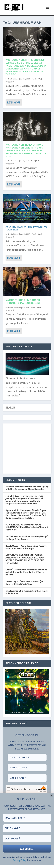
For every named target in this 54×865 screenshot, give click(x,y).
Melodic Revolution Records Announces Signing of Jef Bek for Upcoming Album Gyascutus (27, 487)
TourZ (34, 234)
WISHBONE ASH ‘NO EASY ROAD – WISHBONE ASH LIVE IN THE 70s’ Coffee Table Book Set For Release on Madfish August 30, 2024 (26, 151)
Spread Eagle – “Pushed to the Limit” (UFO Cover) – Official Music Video (25, 582)
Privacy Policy (19, 860)
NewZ (34, 79)
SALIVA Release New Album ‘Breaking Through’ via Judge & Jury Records (27, 537)
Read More (13, 102)
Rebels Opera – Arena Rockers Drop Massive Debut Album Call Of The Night (26, 547)
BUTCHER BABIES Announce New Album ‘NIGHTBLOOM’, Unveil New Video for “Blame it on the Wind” (27, 527)
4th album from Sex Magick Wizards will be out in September (27, 592)
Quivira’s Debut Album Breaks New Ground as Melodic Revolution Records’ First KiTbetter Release (26, 572)
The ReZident (13, 79)
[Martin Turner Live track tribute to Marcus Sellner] (27, 281)
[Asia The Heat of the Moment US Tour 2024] (27, 208)
